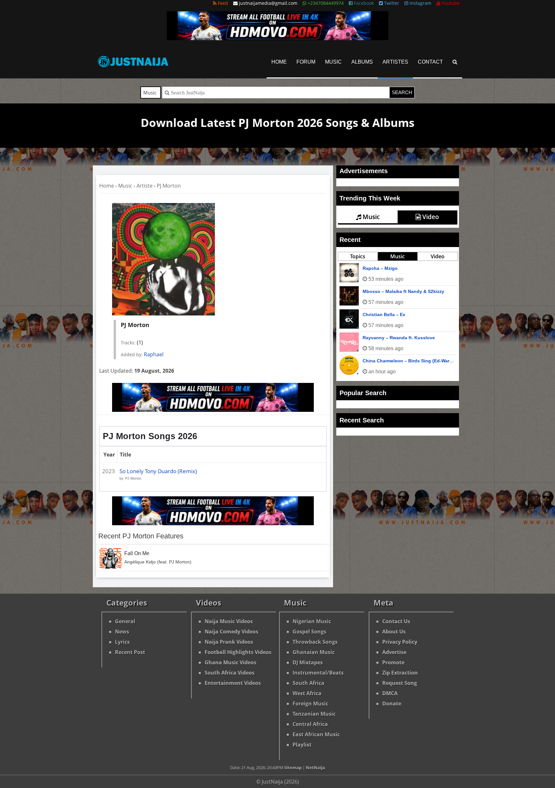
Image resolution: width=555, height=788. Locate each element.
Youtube (450, 3)
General (125, 621)
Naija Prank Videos (229, 641)
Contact (430, 62)
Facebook (363, 3)
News (122, 631)
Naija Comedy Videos (231, 631)
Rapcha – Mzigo (380, 268)
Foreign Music (310, 703)
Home (279, 62)
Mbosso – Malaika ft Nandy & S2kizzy (403, 291)
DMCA (390, 693)
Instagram (419, 3)
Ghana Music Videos (230, 662)
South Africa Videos (229, 672)
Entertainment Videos (233, 682)
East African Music (316, 734)
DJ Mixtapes (308, 662)
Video (430, 217)
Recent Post (130, 652)
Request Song (399, 682)
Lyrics (122, 641)
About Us (394, 631)
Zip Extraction (400, 672)
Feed (222, 3)
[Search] (455, 61)
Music (333, 62)
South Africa (308, 682)
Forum (305, 62)
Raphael (153, 354)
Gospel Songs (309, 631)
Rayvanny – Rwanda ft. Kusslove (399, 337)
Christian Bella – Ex (384, 314)
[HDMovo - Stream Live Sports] (277, 38)
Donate (391, 703)
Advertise (394, 652)
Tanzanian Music (314, 713)
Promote (393, 662)
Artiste (145, 185)
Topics (357, 256)
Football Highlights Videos (238, 652)
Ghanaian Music (314, 652)
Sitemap (293, 767)
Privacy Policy (399, 641)
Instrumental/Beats (318, 672)
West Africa (307, 693)
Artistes (395, 62)
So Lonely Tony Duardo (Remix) (158, 471)
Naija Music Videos (229, 621)
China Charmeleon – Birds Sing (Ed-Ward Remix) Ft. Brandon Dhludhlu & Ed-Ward (452, 360)
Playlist (302, 744)
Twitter (391, 3)
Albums (362, 62)
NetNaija (315, 767)
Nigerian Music (312, 621)
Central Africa (310, 724)
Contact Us (396, 621)
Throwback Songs (315, 641)
